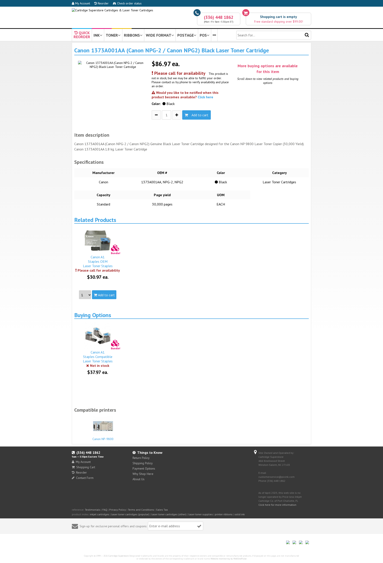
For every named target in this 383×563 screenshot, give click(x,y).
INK (97, 35)
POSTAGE (185, 35)
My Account (82, 3)
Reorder (103, 3)
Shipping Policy (143, 463)
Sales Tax (162, 509)
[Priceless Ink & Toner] (112, 10)
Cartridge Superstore (118, 555)
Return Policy (141, 458)
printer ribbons (224, 514)
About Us (139, 479)
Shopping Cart (85, 467)
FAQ (104, 509)
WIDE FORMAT (158, 35)
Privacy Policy (117, 509)
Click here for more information (277, 504)
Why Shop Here (143, 474)
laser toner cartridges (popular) (130, 514)
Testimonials (92, 509)
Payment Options (144, 468)
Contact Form (85, 478)
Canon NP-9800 (102, 439)
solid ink (239, 514)
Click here (205, 97)
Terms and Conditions (141, 509)
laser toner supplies (200, 514)
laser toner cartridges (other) (168, 514)
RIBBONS (132, 35)
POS (203, 35)
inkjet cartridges (99, 514)
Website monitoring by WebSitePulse (228, 558)
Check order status (129, 3)
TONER (112, 35)
